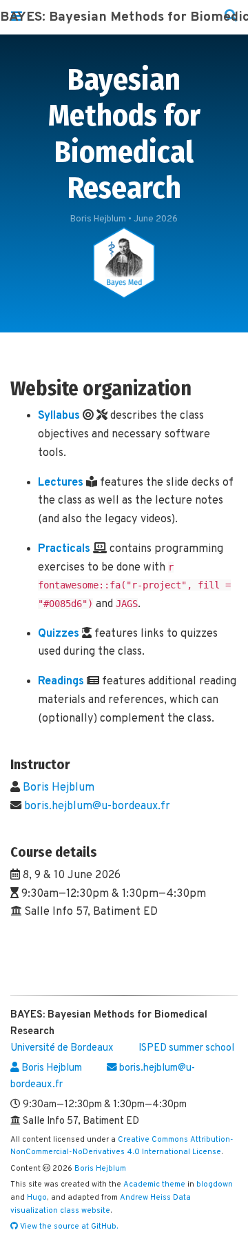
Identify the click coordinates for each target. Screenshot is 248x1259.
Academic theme (154, 1184)
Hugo (37, 1197)
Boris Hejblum (58, 788)
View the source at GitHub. (68, 1226)
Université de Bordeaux (62, 1048)
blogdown (214, 1184)
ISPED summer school (186, 1048)
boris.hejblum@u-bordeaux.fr (97, 806)
